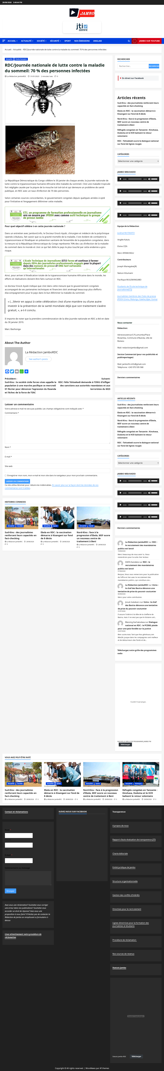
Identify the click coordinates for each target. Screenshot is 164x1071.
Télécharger (125, 744)
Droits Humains (21, 59)
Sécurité (54, 41)
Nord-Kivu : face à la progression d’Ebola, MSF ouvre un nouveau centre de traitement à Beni (93, 537)
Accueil (12, 41)
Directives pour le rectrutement (126, 909)
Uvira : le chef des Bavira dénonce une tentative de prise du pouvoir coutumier (138, 588)
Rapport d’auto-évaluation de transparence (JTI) (134, 839)
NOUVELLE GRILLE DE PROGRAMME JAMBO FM (134, 741)
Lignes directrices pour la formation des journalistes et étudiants (130, 924)
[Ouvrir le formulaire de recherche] (129, 41)
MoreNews (91, 1068)
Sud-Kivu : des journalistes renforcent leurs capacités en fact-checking (20, 535)
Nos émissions (82, 41)
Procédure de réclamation (124, 940)
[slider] (154, 179)
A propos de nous (120, 825)
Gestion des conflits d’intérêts (126, 895)
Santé (55, 526)
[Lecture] (120, 179)
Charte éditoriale (120, 853)
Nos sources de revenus (123, 953)
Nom (8, 447)
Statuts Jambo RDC (119, 1056)
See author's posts (38, 359)
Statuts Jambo (119, 967)
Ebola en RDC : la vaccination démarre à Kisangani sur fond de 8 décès (57, 535)
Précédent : (30, 385)
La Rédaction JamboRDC (16, 76)
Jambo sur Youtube (149, 41)
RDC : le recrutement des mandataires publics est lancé (137, 545)
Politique (138, 784)
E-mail (8, 456)
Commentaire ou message (17, 868)
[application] (138, 179)
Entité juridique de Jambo (123, 867)
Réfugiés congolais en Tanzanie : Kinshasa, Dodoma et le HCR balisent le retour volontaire (137, 133)
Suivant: (84, 383)
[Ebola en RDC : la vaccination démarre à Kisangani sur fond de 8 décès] (57, 518)
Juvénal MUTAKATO (126, 233)
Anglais (97, 41)
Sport (67, 41)
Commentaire (12, 413)
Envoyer (10, 891)
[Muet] (149, 179)
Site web (8, 466)
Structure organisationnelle (125, 881)
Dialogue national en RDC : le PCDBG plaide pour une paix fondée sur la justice (138, 625)
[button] (3, 41)
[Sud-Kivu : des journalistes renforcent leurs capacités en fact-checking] (21, 518)
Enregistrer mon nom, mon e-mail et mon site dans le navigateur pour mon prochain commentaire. (52, 475)
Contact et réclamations (16, 811)
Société (41, 41)
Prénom (8, 840)
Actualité (26, 41)
